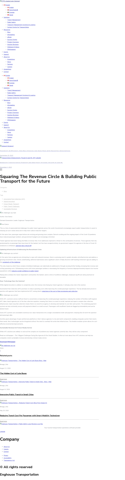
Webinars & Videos (13, 47)
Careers (9, 67)
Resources (7, 30)
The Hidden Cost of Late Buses (13, 373)
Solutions (7, 17)
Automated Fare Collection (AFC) (14, 199)
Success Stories (12, 40)
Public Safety (11, 22)
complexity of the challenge (11, 262)
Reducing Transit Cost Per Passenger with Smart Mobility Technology (30, 415)
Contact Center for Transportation (18, 27)
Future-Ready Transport (11, 204)
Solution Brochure (13, 44)
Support (6, 54)
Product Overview (13, 42)
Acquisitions (11, 59)
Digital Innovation (9, 201)
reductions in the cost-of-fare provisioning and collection (59, 291)
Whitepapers (11, 49)
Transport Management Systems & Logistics (21, 25)
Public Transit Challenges (11, 206)
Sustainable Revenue (10, 209)
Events (6, 52)
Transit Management (13, 20)
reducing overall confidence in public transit (25, 271)
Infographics (11, 35)
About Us (7, 57)
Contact (6, 72)
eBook (9, 37)
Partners (10, 64)
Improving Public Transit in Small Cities (17, 394)
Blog (8, 32)
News (9, 62)
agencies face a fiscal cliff (23, 246)
